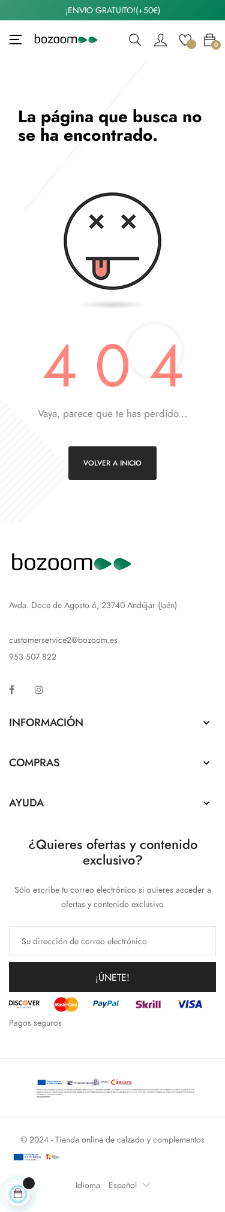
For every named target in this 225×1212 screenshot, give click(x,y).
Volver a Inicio (112, 463)
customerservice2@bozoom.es (63, 640)
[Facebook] (11, 689)
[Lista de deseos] (185, 39)
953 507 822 (32, 657)
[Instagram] (39, 689)
